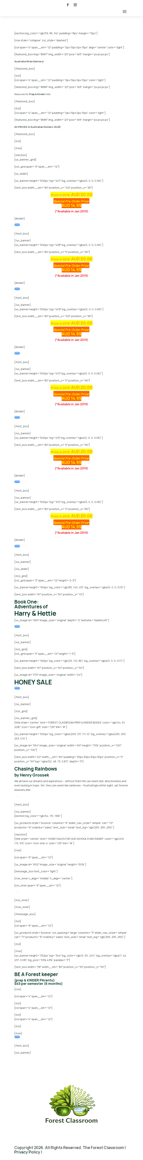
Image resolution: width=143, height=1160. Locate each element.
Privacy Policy (27, 1152)
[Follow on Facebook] (68, 5)
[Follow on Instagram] (75, 5)
